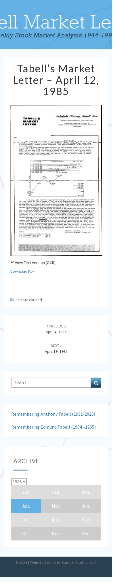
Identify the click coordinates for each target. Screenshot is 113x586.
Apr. (26, 506)
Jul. (26, 520)
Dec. (86, 533)
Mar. (86, 492)
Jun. (86, 506)
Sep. (86, 520)
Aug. (56, 520)
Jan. (26, 492)
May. (56, 506)
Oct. (26, 533)
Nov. (56, 533)
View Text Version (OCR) (35, 262)
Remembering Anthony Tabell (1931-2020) (53, 414)
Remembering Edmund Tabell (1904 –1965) (53, 427)
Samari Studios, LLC (79, 562)
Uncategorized (29, 299)
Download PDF (22, 271)
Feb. (56, 492)
